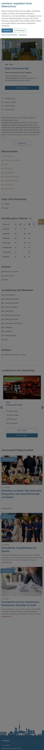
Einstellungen (20, 30)
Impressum (23, 35)
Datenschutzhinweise (9, 35)
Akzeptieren (7, 30)
